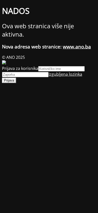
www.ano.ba (77, 46)
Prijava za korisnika (20, 68)
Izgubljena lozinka (65, 74)
